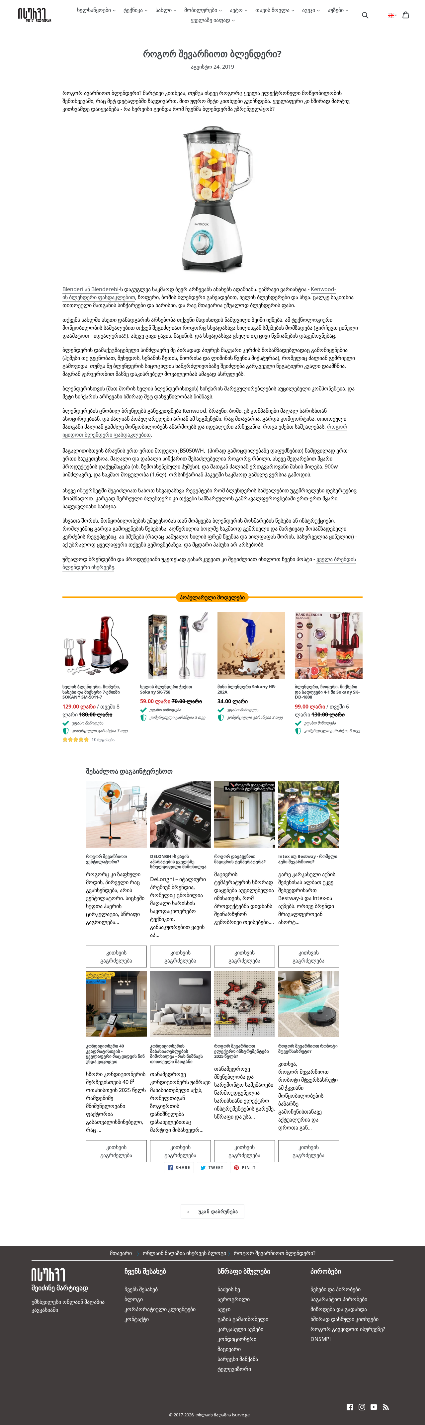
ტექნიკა (134, 10)
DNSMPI (320, 1339)
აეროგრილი (233, 1299)
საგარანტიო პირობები (338, 1299)
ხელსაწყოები (94, 10)
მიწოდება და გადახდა (338, 1309)
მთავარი (121, 1253)
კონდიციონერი (236, 1339)
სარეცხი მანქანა (237, 1359)
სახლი (164, 10)
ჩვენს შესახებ (141, 1289)
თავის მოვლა (273, 10)
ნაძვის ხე (228, 1289)
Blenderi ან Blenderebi (90, 289)
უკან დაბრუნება (217, 1211)
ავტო (237, 10)
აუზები (336, 10)
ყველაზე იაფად (211, 20)
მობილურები (201, 10)
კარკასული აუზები (240, 1329)
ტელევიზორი (234, 1369)
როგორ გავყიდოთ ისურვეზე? (347, 1329)
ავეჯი (309, 10)
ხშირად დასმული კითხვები (344, 1319)
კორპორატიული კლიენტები (160, 1309)
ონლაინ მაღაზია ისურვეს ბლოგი (184, 1253)
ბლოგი (134, 1299)
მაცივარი (229, 1349)
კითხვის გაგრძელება (116, 956)
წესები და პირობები (335, 1289)
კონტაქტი (137, 1319)
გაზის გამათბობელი (242, 1319)
